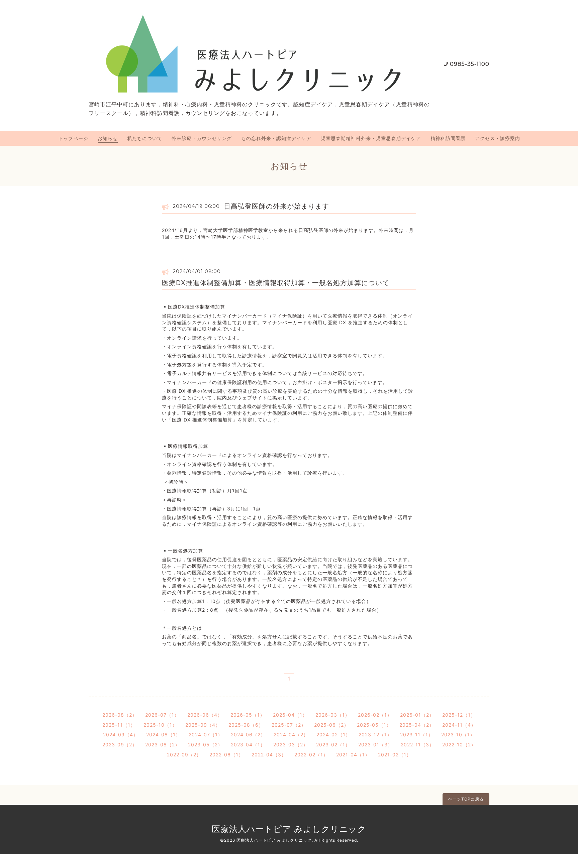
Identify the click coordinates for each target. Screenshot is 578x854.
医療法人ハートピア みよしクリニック (289, 829)
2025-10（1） (160, 725)
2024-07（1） (206, 734)
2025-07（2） (289, 725)
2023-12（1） (375, 734)
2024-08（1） (163, 734)
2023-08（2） (162, 744)
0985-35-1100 (469, 64)
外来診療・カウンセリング (202, 138)
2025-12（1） (459, 715)
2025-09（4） (202, 725)
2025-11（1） (118, 725)
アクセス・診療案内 (497, 138)
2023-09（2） (119, 744)
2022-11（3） (417, 744)
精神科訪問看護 (448, 138)
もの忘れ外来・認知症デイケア (276, 138)
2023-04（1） (248, 744)
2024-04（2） (291, 734)
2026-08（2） (119, 715)
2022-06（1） (226, 754)
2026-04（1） (290, 715)
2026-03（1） (332, 715)
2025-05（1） (374, 725)
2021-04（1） (353, 754)
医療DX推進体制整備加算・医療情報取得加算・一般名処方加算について (275, 283)
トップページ (73, 138)
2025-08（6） (246, 725)
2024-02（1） (333, 734)
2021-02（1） (394, 754)
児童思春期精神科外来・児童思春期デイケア (371, 138)
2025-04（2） (416, 725)
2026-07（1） (162, 715)
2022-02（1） (311, 754)
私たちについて (144, 138)
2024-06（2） (248, 734)
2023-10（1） (458, 734)
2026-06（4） (204, 715)
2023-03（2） (290, 744)
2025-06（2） (331, 725)
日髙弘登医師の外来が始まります (276, 206)
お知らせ (108, 138)
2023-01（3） (375, 744)
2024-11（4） (459, 725)
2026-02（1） (375, 715)
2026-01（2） (417, 715)
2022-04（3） (269, 754)
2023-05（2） (205, 744)
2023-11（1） (416, 734)
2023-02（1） (333, 744)
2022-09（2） (184, 754)
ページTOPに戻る (466, 799)
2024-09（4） (120, 734)
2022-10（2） (459, 744)
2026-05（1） (247, 715)
